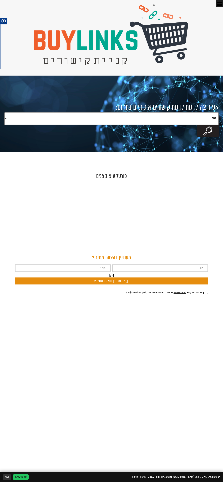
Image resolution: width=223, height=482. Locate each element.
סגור (7, 477)
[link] (111, 37)
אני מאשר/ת (21, 477)
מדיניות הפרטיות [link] (180, 292)
